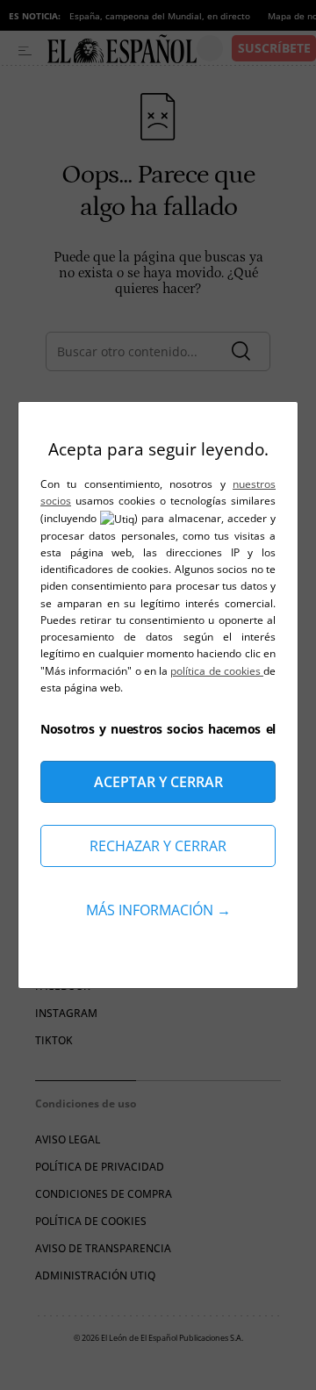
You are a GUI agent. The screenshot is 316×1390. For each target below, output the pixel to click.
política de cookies (216, 670)
